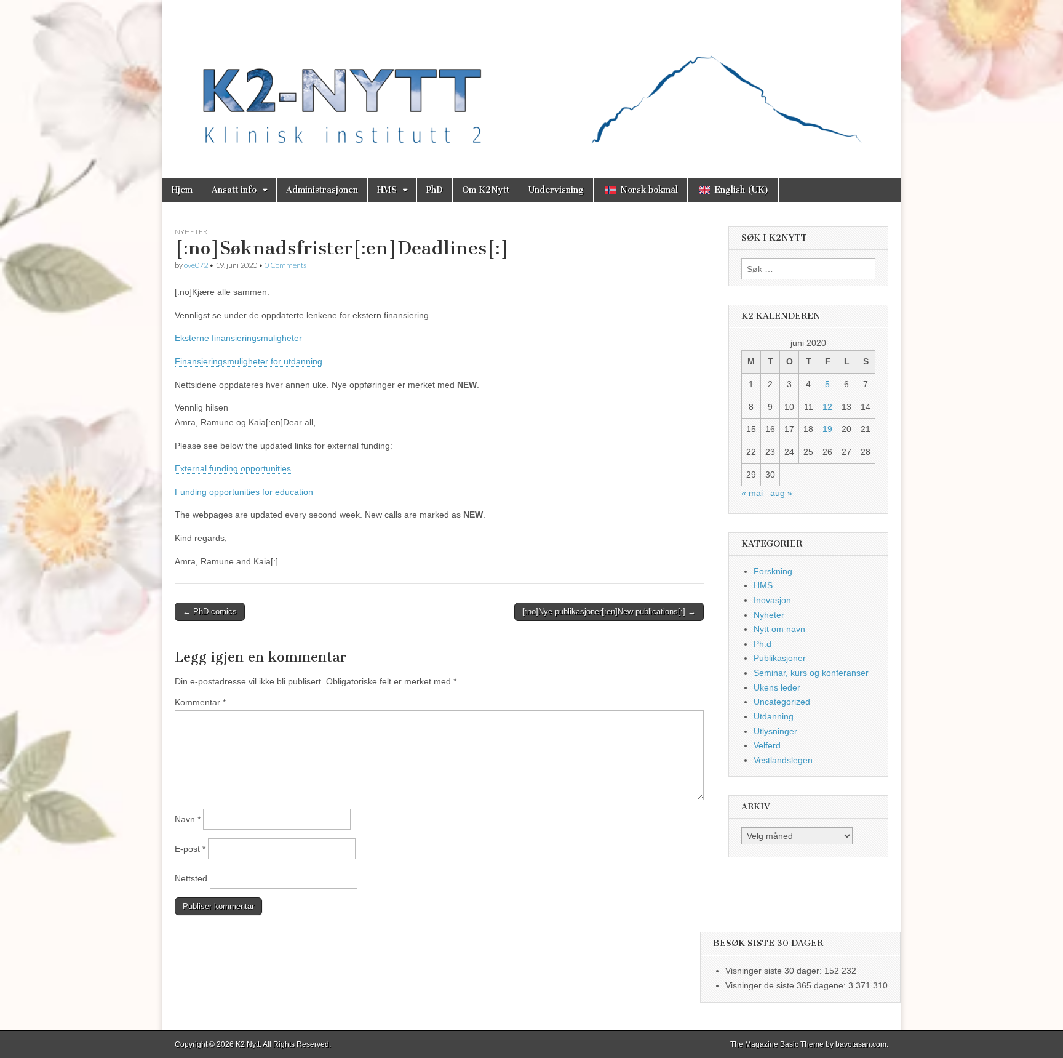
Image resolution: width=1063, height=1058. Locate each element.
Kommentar (200, 702)
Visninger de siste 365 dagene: (786, 985)
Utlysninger (775, 731)
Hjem (182, 190)
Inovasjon (772, 600)
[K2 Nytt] (531, 80)
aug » (781, 493)
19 (827, 429)
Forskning (773, 571)
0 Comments (285, 265)
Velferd (767, 745)
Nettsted (191, 878)
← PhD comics (210, 611)
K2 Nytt (248, 1044)
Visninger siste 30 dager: (774, 971)
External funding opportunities (233, 468)
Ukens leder (777, 687)
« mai (752, 493)
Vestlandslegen (783, 760)
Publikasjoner (780, 658)
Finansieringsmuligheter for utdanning (248, 361)
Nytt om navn (779, 629)
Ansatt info (234, 190)
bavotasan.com (860, 1044)
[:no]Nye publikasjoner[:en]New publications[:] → (609, 611)
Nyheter (191, 232)
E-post (190, 849)
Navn (188, 819)
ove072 (196, 265)
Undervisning (556, 190)
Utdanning (774, 716)
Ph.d (762, 644)
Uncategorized (782, 702)
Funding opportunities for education (244, 492)
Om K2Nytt (485, 190)
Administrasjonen (322, 190)
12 (827, 407)
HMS (387, 190)
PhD (434, 190)
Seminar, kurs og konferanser (811, 673)
